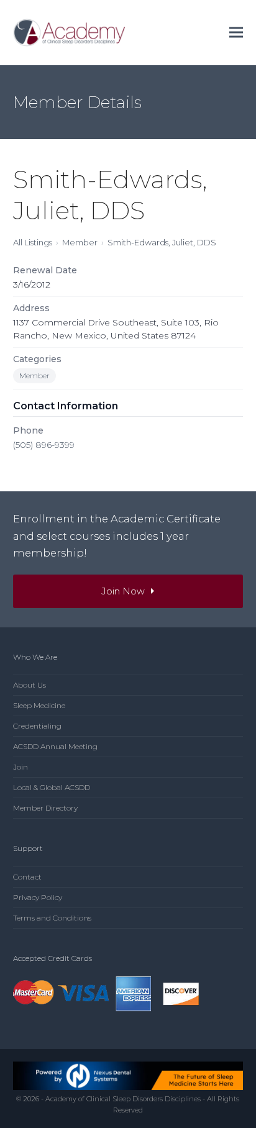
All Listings (32, 242)
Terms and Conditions (52, 917)
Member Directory (45, 807)
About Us (29, 684)
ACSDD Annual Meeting (55, 746)
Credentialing (37, 725)
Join (20, 766)
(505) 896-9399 (44, 444)
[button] (236, 32)
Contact (27, 876)
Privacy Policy (37, 897)
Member (80, 242)
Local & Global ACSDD (51, 787)
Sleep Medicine (39, 705)
